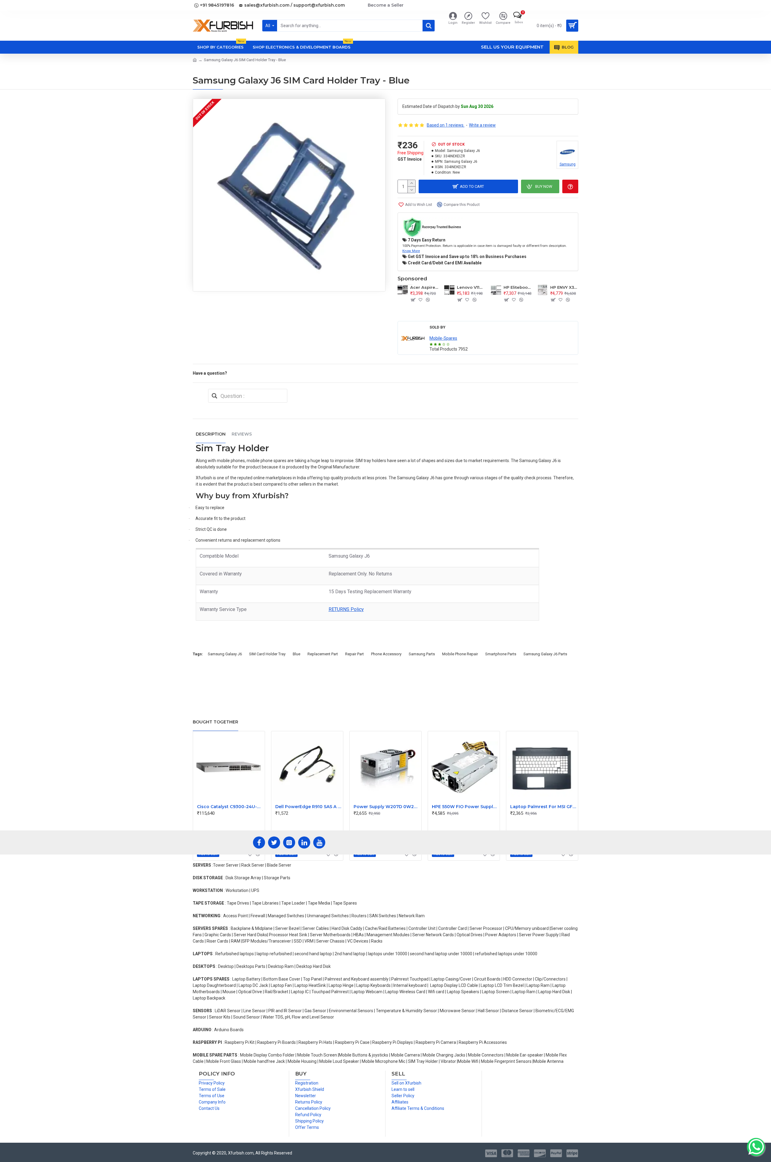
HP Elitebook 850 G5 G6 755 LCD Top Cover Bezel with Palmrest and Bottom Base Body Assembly (518, 287)
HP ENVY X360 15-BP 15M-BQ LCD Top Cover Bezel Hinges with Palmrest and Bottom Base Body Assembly (564, 287)
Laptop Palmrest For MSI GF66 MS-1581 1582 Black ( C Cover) (543, 806)
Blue (296, 654)
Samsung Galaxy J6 (225, 654)
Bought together (215, 722)
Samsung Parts (422, 654)
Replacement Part (322, 654)
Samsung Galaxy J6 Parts (545, 654)
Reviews (242, 434)
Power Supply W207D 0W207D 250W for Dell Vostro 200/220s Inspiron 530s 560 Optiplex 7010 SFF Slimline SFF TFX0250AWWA (387, 806)
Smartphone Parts (500, 654)
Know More (411, 251)
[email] (214, 396)
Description (211, 434)
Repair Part (354, 654)
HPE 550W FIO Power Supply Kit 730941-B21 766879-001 (465, 806)
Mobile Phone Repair (460, 654)
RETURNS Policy (346, 609)
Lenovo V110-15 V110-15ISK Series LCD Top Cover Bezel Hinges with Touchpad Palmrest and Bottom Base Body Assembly (471, 287)
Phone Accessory (386, 654)
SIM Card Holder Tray (267, 654)
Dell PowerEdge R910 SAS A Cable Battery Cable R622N (308, 806)
